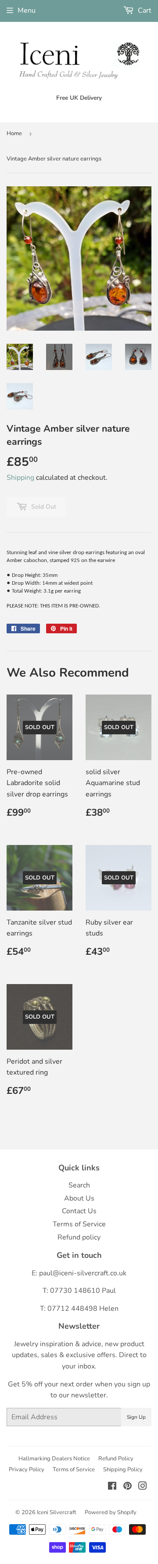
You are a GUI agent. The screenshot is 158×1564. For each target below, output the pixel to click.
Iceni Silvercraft (56, 1512)
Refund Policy (115, 1459)
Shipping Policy (123, 1469)
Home (14, 133)
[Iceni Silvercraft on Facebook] (112, 1487)
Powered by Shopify (110, 1512)
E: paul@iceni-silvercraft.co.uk (79, 1273)
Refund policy (79, 1237)
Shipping (20, 477)
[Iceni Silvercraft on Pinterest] (127, 1487)
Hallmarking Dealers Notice (54, 1459)
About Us (79, 1198)
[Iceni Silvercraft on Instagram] (142, 1487)
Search (79, 1185)
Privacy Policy (26, 1469)
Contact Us (79, 1211)
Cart (143, 10)
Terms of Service (79, 1224)
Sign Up (136, 1417)
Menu (27, 10)
